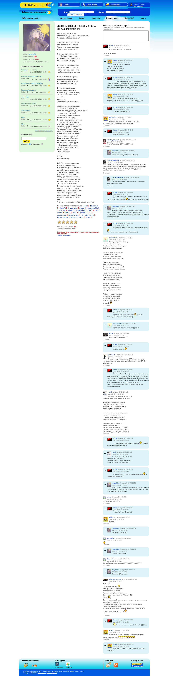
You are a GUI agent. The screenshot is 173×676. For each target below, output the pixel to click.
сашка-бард (25, 97)
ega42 (85, 206)
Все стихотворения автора (44, 130)
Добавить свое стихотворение (34, 12)
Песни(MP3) (129, 18)
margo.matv (61, 215)
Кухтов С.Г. (83, 213)
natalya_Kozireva (77, 217)
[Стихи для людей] (37, 8)
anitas (67, 213)
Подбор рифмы (92, 4)
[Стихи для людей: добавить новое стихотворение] (48, 12)
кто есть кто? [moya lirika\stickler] (32, 83)
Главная (66, 4)
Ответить (106, 55)
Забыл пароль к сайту (30, 18)
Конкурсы (96, 18)
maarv (82, 208)
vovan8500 (80, 210)
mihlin (90, 210)
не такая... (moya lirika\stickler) (31, 76)
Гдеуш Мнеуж (62, 217)
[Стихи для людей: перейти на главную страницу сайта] (60, 4)
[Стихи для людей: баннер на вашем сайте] (137, 666)
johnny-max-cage (115, 579)
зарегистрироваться (64, 235)
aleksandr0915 (93, 208)
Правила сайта (115, 4)
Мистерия (94, 206)
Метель (23, 124)
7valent (70, 210)
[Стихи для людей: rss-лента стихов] (109, 667)
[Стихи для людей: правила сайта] (107, 4)
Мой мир (69, 667)
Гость (111, 45)
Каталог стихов (66, 18)
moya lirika (32, 54)
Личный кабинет (139, 4)
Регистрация (138, 6)
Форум (143, 18)
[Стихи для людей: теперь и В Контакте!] (57, 666)
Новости (82, 18)
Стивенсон (72, 208)
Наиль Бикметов (87, 215)
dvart (88, 217)
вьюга (23, 117)
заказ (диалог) (25, 110)
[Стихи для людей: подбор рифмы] (84, 4)
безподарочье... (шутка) (29, 69)
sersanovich (73, 215)
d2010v (62, 210)
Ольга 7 (62, 208)
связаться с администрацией (47, 673)
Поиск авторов (112, 18)
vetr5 (74, 213)
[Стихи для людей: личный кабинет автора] (131, 4)
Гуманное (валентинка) (28, 90)
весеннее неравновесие (28, 103)
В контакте (59, 667)
